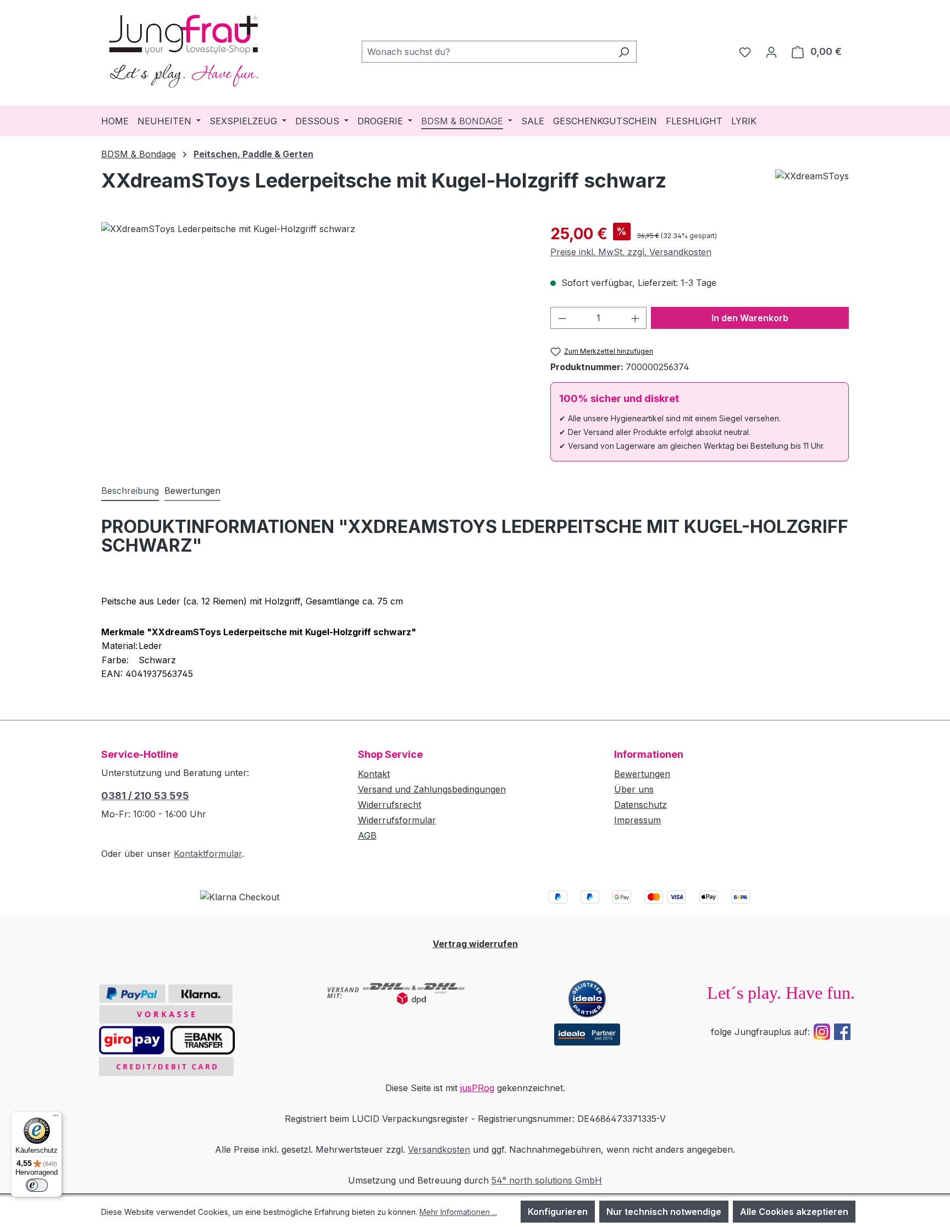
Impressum (637, 820)
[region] (314, 340)
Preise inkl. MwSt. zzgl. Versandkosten (630, 251)
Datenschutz (640, 804)
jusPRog (477, 1087)
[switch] (37, 1185)
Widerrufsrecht (389, 804)
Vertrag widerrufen (475, 943)
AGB (367, 835)
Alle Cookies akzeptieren (794, 1211)
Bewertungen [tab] (192, 490)
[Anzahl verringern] (561, 318)
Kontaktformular (208, 853)
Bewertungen (642, 773)
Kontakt (374, 773)
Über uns (634, 789)
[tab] (130, 491)
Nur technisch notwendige (663, 1211)
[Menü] (55, 1118)
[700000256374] (314, 340)
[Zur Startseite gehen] (183, 49)
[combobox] (486, 52)
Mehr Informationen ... (458, 1212)
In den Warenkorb (749, 317)
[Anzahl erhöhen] (635, 318)
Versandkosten (439, 1149)
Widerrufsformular (397, 820)
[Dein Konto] (771, 52)
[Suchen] (624, 52)
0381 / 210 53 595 (145, 795)
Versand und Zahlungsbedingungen (432, 789)
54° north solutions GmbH (546, 1180)
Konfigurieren (558, 1211)
